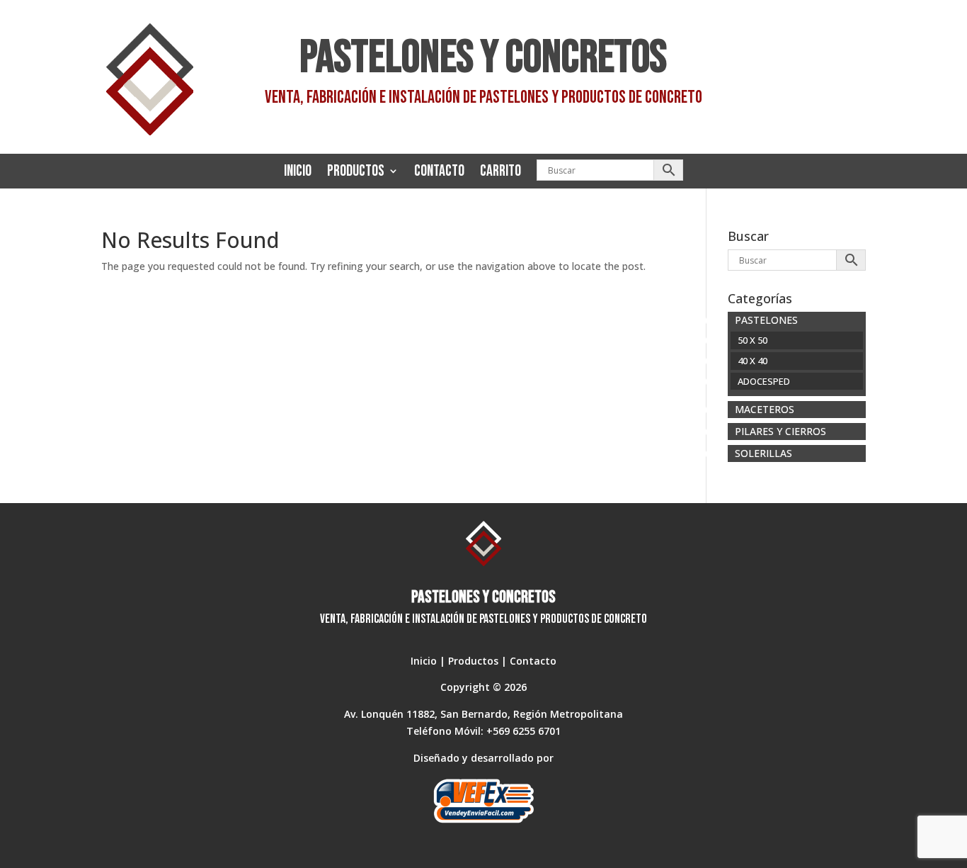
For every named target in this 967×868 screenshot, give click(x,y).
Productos (355, 171)
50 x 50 (752, 340)
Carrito (500, 171)
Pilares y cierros (780, 431)
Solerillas (763, 453)
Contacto (439, 171)
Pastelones (766, 320)
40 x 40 (752, 360)
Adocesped (764, 381)
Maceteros (764, 409)
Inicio (297, 171)
